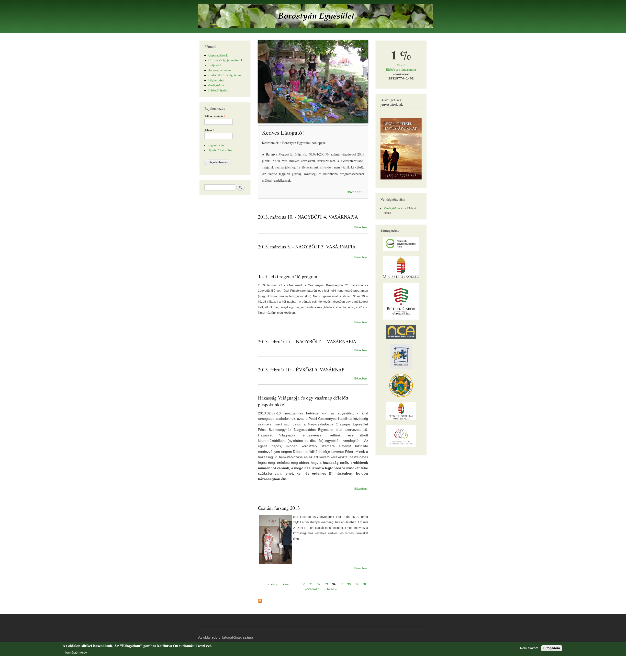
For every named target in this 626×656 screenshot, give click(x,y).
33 (326, 584)
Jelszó (209, 130)
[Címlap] (316, 16)
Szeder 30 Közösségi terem (225, 75)
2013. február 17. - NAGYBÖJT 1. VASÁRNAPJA (307, 341)
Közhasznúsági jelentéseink (225, 60)
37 (356, 584)
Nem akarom (529, 648)
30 (303, 584)
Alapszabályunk (218, 55)
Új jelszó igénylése (220, 150)
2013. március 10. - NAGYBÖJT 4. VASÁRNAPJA (308, 216)
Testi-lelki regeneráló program (288, 276)
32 (318, 584)
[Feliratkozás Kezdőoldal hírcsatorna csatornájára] (260, 599)
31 (311, 584)
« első (272, 584)
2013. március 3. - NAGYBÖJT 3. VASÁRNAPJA (307, 246)
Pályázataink (216, 80)
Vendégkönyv (216, 85)
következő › (313, 588)
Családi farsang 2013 (279, 508)
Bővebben (354, 191)
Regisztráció (216, 145)
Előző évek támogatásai (401, 69)
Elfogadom (551, 648)
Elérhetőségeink (218, 90)
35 (341, 584)
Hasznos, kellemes (219, 70)
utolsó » (331, 588)
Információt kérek (75, 652)
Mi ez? (401, 65)
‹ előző (285, 584)
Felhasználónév (214, 116)
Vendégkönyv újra (395, 208)
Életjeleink (215, 65)
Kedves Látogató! (283, 132)
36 (349, 584)
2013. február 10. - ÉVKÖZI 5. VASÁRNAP (301, 369)
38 (364, 584)
